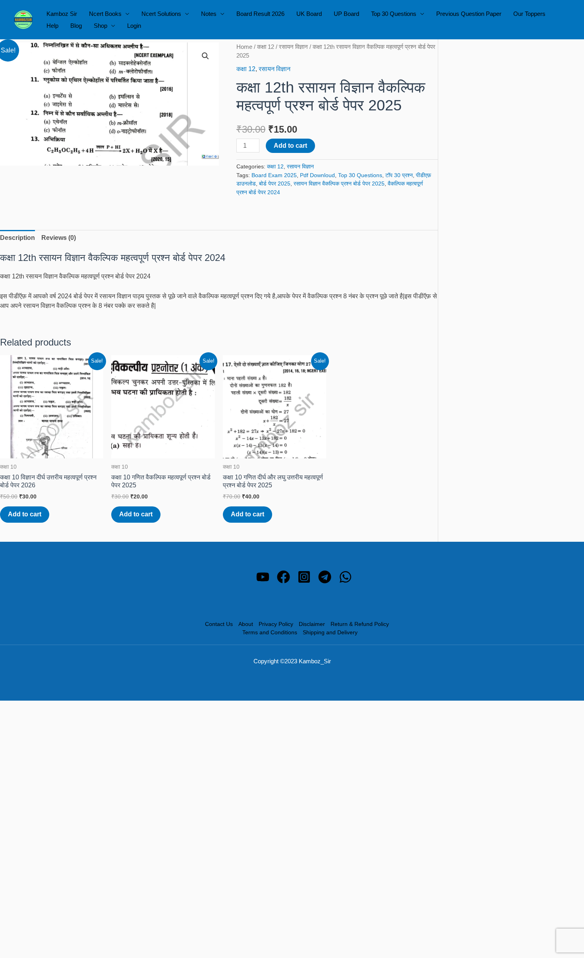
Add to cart (290, 145)
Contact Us (219, 624)
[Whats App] (345, 576)
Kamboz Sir (61, 13)
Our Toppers (529, 13)
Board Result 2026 (260, 13)
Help (52, 25)
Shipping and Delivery (330, 632)
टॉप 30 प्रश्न (399, 175)
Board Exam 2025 (274, 175)
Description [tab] (17, 237)
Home (244, 47)
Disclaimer (312, 624)
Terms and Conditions (269, 632)
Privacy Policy (276, 624)
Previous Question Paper (468, 13)
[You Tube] (262, 576)
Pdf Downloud (317, 175)
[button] (205, 56)
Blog (76, 25)
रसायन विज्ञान (293, 47)
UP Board (346, 13)
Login (134, 25)
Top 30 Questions (393, 13)
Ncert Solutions (161, 13)
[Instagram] (304, 576)
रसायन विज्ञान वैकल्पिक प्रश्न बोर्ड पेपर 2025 (339, 183)
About (245, 624)
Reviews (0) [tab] (58, 237)
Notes (209, 13)
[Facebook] (283, 576)
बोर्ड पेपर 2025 (274, 183)
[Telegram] (324, 576)
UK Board (309, 13)
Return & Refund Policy (360, 624)
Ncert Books (105, 13)
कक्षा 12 (265, 47)
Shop (100, 25)
